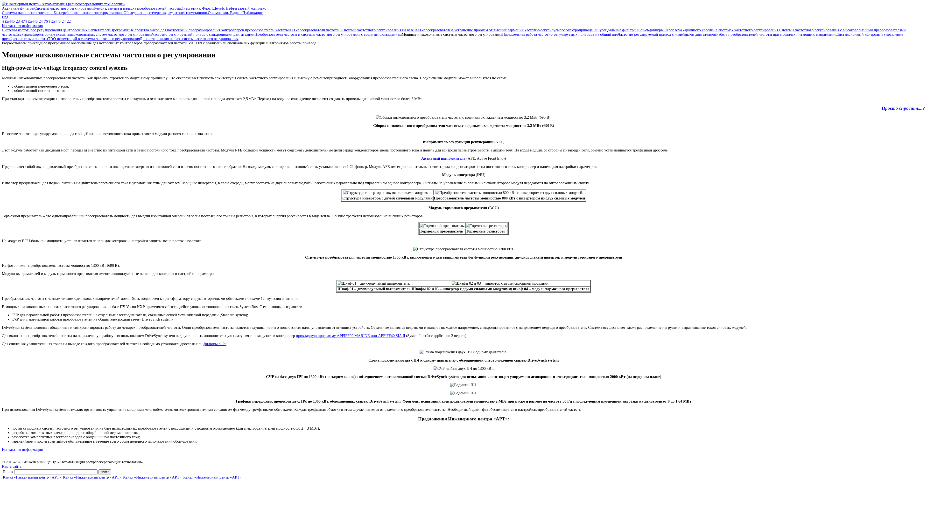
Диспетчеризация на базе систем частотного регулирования (189, 39)
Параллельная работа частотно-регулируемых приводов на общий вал (560, 34)
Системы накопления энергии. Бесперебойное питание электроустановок (63, 13)
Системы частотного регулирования (64, 8)
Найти (104, 472)
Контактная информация (22, 26)
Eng (5, 17)
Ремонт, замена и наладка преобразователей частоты (137, 8)
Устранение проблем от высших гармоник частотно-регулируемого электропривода (523, 30)
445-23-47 (13, 21)
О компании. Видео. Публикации (235, 13)
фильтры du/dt (215, 344)
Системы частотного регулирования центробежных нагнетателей (56, 30)
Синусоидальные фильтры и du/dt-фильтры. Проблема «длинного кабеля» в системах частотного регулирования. (686, 30)
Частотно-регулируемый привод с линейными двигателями (667, 34)
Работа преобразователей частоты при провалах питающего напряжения (776, 34)
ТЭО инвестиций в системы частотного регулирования (94, 39)
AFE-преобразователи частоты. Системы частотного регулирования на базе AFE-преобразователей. (371, 30)
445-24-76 (36, 21)
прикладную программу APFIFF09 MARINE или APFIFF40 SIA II (350, 336)
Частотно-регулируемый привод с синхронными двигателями (203, 34)
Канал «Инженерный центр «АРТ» (32, 477)
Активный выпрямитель (443, 158)
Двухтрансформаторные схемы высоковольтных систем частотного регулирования (83, 34)
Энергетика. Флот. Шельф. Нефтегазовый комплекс (223, 8)
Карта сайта (11, 466)
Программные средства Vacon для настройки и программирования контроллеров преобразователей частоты (199, 30)
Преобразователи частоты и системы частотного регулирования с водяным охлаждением (328, 34)
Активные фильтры (18, 8)
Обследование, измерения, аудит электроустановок (166, 13)
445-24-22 (59, 21)
